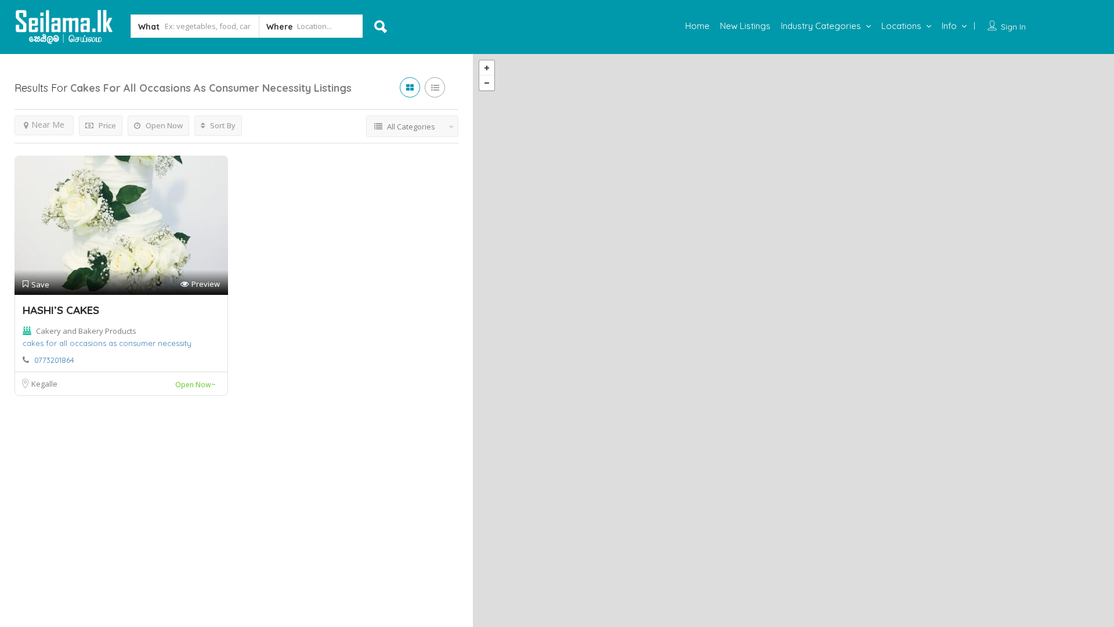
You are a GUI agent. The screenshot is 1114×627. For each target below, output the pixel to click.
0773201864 (54, 360)
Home (697, 25)
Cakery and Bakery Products (86, 331)
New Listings (745, 25)
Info (949, 25)
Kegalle (44, 384)
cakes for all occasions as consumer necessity (107, 343)
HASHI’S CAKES (61, 310)
